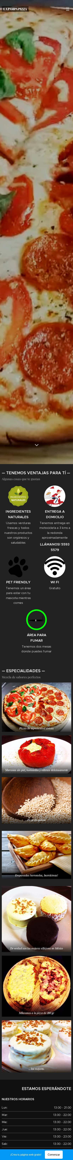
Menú (67, 8)
